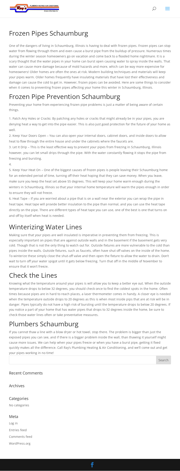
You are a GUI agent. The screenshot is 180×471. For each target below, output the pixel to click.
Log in (13, 423)
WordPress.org (20, 443)
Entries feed (18, 430)
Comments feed (20, 436)
